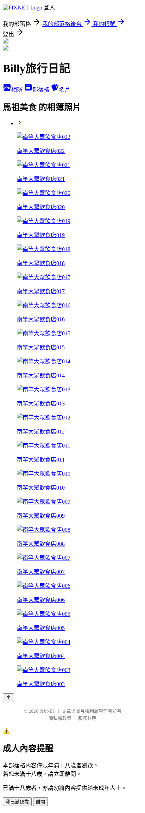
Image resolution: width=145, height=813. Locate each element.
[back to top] (8, 697)
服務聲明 (87, 718)
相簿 (17, 90)
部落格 (41, 90)
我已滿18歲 (17, 802)
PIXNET (47, 711)
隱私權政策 (60, 718)
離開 (40, 802)
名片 (64, 90)
